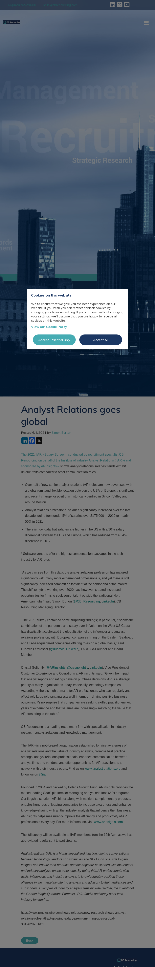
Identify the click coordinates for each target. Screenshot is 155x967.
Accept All (100, 340)
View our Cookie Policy (49, 326)
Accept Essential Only (54, 340)
